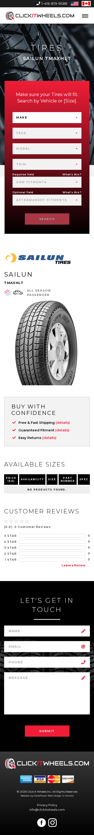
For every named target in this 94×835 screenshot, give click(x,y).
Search (47, 219)
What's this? (72, 174)
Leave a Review (73, 565)
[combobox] (47, 117)
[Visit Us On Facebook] (41, 822)
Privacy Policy (47, 805)
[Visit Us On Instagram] (52, 822)
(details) (63, 422)
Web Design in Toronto (61, 795)
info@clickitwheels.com (47, 809)
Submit (47, 731)
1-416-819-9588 (54, 3)
